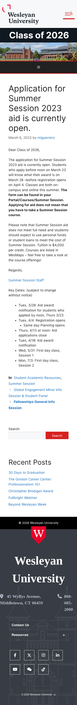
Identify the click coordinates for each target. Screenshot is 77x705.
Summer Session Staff (26, 280)
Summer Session (21, 384)
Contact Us (20, 625)
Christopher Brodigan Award (30, 491)
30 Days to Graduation (26, 473)
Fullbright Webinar (22, 498)
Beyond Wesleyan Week (27, 504)
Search (14, 429)
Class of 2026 (39, 35)
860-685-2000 (68, 603)
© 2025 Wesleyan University (37, 694)
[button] (69, 14)
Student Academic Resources (37, 378)
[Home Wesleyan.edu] (38, 535)
